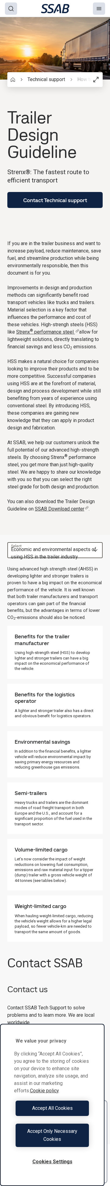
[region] (52, 1105)
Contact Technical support (55, 200)
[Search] (11, 8)
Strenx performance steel (45, 332)
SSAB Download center (59, 509)
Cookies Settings (52, 1161)
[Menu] (99, 8)
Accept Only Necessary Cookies (52, 1135)
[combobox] (55, 550)
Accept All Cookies (52, 1108)
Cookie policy (44, 1091)
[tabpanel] (55, 754)
